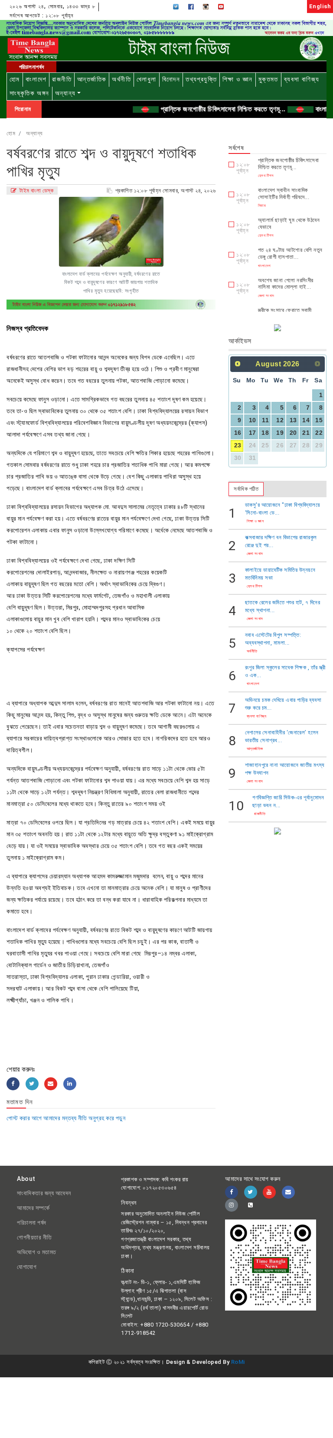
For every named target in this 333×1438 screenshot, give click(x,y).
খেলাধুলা (147, 79)
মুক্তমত (268, 79)
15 (319, 420)
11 (265, 420)
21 (306, 432)
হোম (15, 79)
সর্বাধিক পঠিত (246, 489)
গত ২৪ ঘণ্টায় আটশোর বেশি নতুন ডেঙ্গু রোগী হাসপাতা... (290, 253)
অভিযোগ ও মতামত (36, 1252)
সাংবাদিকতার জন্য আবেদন (44, 1193)
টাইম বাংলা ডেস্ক (35, 190)
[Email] (50, 1083)
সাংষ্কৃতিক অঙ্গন (29, 93)
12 (280, 420)
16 (238, 432)
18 (265, 432)
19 (280, 432)
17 (252, 432)
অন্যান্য (65, 93)
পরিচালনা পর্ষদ (31, 1223)
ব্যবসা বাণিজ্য (302, 79)
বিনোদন (171, 79)
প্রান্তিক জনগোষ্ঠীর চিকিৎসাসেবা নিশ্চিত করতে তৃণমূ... (210, 109)
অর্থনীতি (121, 79)
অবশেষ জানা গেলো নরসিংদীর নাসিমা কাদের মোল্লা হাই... (285, 283)
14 (306, 420)
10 (252, 420)
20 (293, 432)
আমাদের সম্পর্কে (33, 1208)
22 (319, 432)
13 (293, 420)
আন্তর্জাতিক (91, 79)
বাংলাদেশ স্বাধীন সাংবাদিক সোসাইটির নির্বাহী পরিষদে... (284, 193)
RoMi (238, 1362)
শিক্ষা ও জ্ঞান (237, 79)
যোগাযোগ (26, 1267)
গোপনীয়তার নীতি (34, 1237)
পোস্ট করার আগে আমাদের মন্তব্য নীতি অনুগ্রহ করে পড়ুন (66, 1118)
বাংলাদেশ (36, 79)
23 (238, 445)
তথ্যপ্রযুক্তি (201, 79)
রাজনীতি (62, 79)
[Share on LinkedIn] (69, 1083)
